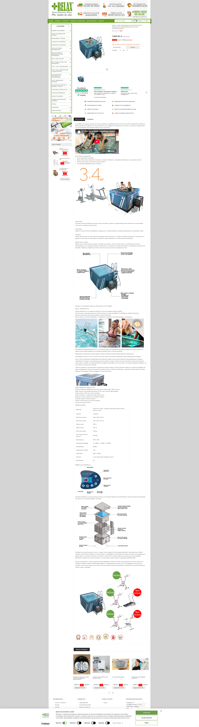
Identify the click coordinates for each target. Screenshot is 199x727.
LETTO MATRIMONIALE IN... (64, 149)
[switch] (79, 723)
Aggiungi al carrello (80, 687)
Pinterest (127, 50)
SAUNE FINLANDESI (57, 96)
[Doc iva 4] (61, 121)
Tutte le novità (65, 179)
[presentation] (109, 692)
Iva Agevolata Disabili (85, 704)
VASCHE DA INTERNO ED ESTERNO (59, 100)
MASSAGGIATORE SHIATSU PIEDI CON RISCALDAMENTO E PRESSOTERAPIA (81, 678)
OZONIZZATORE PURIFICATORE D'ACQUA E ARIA (100, 677)
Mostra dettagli (117, 723)
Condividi (120, 50)
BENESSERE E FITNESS (58, 38)
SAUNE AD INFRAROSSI (58, 93)
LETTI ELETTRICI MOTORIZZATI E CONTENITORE (56, 76)
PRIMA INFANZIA (56, 110)
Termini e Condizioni (60, 702)
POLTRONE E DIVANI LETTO (60, 89)
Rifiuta (146, 722)
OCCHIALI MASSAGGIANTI (118, 677)
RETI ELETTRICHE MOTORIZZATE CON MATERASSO (57, 54)
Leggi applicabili (83, 702)
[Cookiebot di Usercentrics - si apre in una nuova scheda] (45, 724)
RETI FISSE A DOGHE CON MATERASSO (59, 62)
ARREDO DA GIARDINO (58, 30)
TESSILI (54, 104)
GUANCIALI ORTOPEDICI (59, 41)
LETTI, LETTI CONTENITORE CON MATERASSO (60, 70)
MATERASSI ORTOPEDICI (59, 45)
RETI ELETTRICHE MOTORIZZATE (57, 49)
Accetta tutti (146, 712)
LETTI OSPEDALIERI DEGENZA (57, 81)
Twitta (123, 50)
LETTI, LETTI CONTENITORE (60, 66)
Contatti (57, 707)
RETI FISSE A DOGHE (58, 58)
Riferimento (115, 30)
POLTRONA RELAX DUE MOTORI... (64, 169)
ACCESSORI (55, 107)
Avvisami (133, 47)
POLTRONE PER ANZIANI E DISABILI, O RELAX (59, 85)
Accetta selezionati (146, 717)
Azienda (57, 704)
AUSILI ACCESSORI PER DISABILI (58, 34)
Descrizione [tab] (79, 119)
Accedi (105, 702)
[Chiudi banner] (161, 710)
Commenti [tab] (90, 119)
